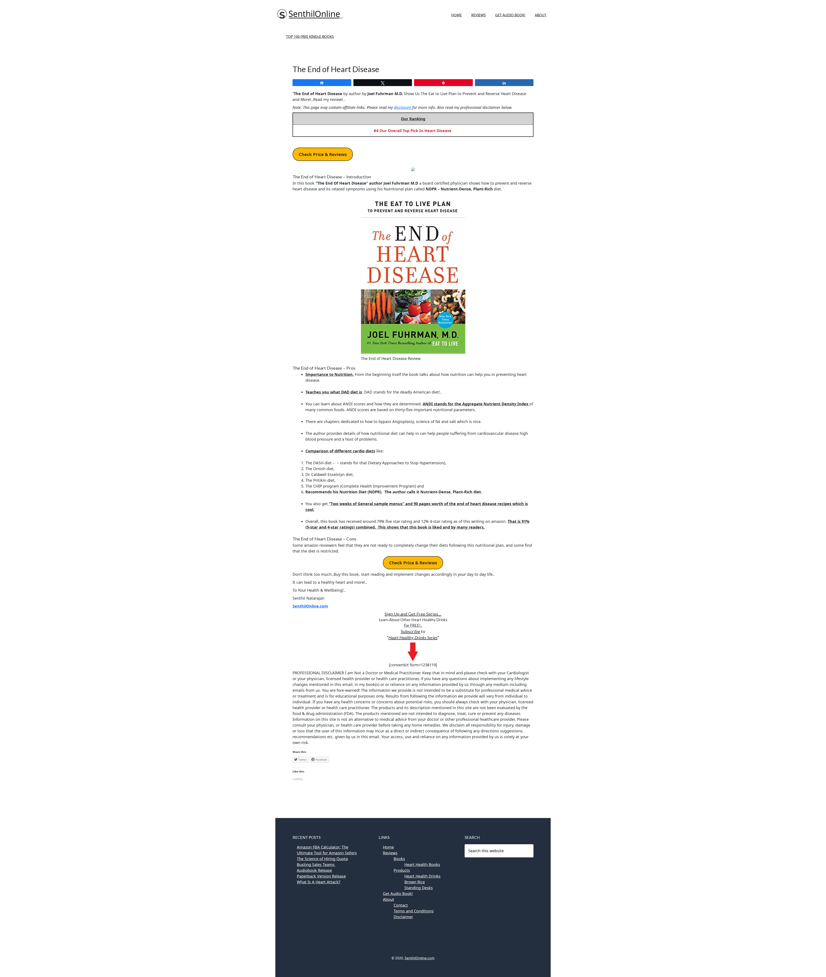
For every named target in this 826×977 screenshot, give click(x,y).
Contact (401, 905)
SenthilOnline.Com (309, 15)
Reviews (390, 852)
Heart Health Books (422, 864)
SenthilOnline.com (310, 606)
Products (402, 870)
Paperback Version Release (321, 876)
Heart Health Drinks (422, 876)
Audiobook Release (314, 870)
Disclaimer (403, 916)
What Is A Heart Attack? (318, 881)
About (388, 899)
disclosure (403, 107)
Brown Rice (414, 881)
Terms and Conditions (414, 911)
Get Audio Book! (398, 893)
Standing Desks (418, 887)
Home (388, 847)
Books (399, 858)
